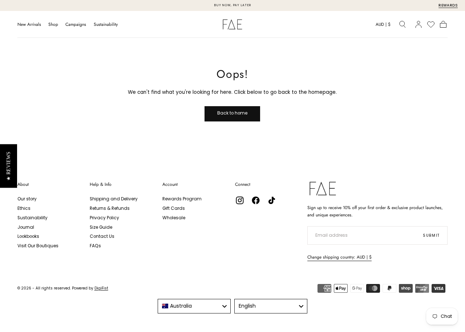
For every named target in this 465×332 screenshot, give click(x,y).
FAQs (95, 246)
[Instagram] (240, 200)
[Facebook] (256, 200)
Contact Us (102, 236)
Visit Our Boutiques (37, 246)
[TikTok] (272, 200)
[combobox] (194, 306)
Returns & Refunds (110, 208)
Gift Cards (173, 208)
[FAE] (322, 188)
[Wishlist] (430, 24)
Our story (27, 199)
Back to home (232, 113)
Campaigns (75, 24)
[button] (383, 25)
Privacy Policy (104, 218)
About (23, 184)
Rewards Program (182, 199)
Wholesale (173, 218)
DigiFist (101, 288)
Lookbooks (28, 236)
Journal (25, 227)
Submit (431, 235)
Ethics (24, 208)
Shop (53, 24)
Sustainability (106, 24)
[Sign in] (418, 24)
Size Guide (101, 227)
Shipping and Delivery (114, 199)
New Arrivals (29, 24)
